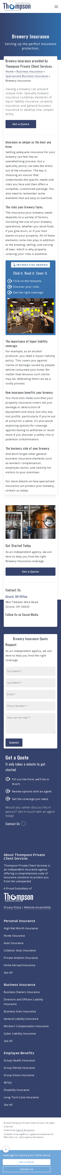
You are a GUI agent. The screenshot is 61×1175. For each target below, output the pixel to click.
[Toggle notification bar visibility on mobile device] (6, 1149)
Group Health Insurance (19, 1060)
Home (10, 71)
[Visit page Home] (16, 6)
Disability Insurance (16, 1090)
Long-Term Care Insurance (21, 1097)
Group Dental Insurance (19, 1068)
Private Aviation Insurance (21, 958)
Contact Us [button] (13, 823)
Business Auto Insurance (20, 1011)
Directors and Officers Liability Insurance (23, 1002)
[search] (50, 6)
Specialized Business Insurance (27, 76)
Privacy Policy (12, 907)
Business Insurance (29, 71)
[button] (56, 6)
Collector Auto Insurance (20, 950)
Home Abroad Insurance (19, 965)
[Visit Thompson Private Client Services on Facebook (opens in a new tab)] (9, 622)
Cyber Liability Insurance (20, 1033)
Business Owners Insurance (22, 992)
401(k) (8, 1082)
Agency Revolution (25, 1130)
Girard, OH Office (16, 596)
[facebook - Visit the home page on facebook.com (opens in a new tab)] (5, 1145)
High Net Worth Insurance (21, 928)
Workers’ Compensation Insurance (26, 1026)
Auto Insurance (14, 943)
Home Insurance (14, 935)
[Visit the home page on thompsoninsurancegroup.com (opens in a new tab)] (18, 903)
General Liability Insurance (21, 1019)
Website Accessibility (37, 907)
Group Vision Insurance (19, 1075)
